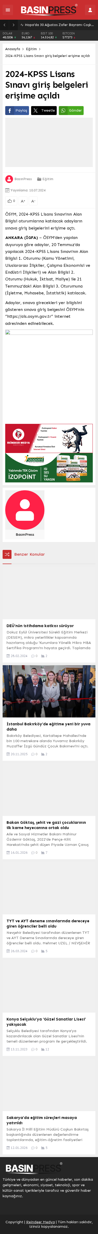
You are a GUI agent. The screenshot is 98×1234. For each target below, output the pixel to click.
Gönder (75, 110)
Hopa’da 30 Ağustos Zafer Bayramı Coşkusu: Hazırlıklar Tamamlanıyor (60, 25)
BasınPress (23, 179)
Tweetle (48, 110)
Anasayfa (12, 49)
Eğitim (31, 49)
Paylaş (21, 110)
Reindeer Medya (40, 1222)
